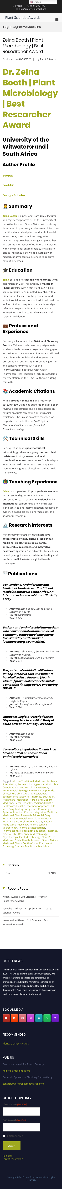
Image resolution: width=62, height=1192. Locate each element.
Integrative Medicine (46, 812)
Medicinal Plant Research (17, 815)
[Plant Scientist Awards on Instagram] (30, 1018)
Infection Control (23, 812)
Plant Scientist (48, 59)
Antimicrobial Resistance (34, 787)
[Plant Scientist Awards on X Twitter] (39, 1018)
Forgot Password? (13, 1158)
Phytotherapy (10, 837)
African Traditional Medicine (28, 781)
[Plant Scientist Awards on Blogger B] (14, 1018)
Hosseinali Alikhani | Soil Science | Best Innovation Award (26, 922)
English (37, 2)
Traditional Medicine (37, 846)
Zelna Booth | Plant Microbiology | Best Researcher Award (23, 46)
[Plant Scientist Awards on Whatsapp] (47, 1018)
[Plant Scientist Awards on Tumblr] (55, 1018)
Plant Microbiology (29, 837)
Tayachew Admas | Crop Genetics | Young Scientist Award (27, 910)
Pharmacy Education (34, 830)
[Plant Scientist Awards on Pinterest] (22, 1018)
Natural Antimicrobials (29, 821)
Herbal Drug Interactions (28, 803)
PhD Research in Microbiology (30, 834)
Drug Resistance (37, 793)
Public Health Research (27, 840)
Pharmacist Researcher (32, 827)
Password (15, 1120)
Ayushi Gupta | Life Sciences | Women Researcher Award (25, 898)
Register (7, 1155)
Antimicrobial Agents (30, 784)
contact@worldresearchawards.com (23, 1083)
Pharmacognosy (12, 830)
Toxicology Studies (13, 846)
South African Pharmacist (37, 843)
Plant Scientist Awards (22, 17)
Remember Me (14, 1135)
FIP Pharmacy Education (40, 796)
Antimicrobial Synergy (15, 790)
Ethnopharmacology (14, 796)
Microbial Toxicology (28, 818)
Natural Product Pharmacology (27, 823)
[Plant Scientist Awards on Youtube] (6, 1018)
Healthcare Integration (16, 799)
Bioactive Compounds (41, 790)
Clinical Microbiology (15, 793)
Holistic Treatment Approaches (34, 806)
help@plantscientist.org (16, 1070)
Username (15, 1104)
